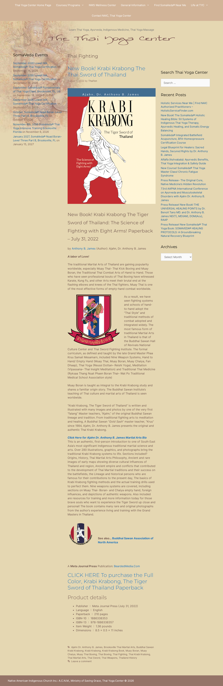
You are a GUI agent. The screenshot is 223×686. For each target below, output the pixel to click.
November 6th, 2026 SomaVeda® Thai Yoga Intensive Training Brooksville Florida (36, 128)
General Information (133, 5)
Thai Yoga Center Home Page (33, 5)
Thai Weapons (109, 657)
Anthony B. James (83, 248)
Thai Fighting (120, 654)
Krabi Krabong (93, 650)
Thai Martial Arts (77, 657)
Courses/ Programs (68, 5)
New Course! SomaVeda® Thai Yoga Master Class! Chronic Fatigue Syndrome (183, 171)
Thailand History (128, 657)
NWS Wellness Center (102, 5)
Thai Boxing (104, 654)
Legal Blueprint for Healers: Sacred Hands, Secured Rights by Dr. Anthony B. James (184, 151)
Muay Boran (132, 650)
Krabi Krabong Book (113, 650)
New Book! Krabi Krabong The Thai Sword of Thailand (106, 71)
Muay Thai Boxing (87, 654)
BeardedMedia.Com (127, 566)
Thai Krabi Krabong (139, 654)
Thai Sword (93, 657)
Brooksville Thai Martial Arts (119, 647)
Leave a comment (81, 661)
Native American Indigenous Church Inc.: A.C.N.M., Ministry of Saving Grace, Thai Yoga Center (66, 680)
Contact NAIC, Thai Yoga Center (111, 15)
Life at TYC (197, 5)
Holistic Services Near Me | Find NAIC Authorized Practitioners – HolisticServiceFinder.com (184, 106)
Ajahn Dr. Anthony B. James (86, 647)
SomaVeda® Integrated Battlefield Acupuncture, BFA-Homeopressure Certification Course (182, 138)
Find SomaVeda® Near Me (170, 5)
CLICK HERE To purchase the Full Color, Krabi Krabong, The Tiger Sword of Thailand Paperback (110, 581)
